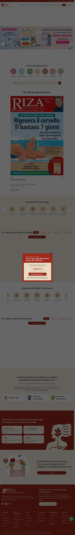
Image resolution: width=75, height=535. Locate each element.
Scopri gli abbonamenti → (37, 274)
